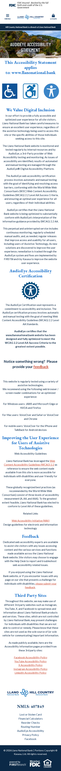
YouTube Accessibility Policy (30, 661)
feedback (40, 366)
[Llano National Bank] (30, 16)
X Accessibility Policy (30, 665)
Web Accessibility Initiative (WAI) (30, 520)
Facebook (30, 738)
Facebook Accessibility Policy (30, 657)
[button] (53, 17)
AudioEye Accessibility (30, 730)
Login (53, 18)
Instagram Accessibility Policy (30, 669)
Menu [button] (8, 18)
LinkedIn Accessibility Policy (30, 672)
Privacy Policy (30, 734)
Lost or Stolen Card (30, 714)
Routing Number (30, 726)
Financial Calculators (30, 718)
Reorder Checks (30, 722)
